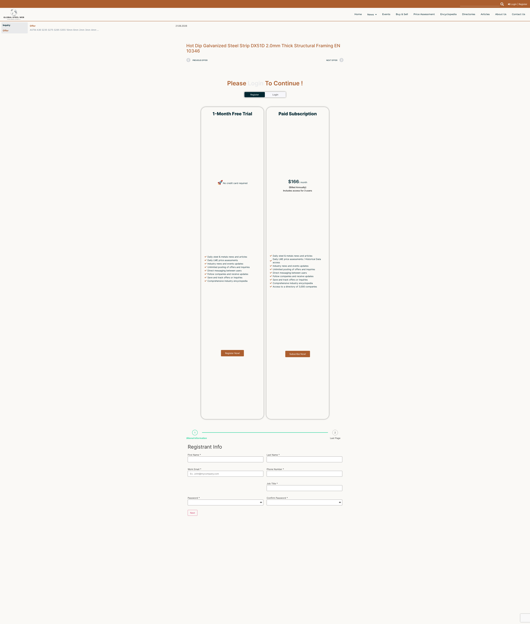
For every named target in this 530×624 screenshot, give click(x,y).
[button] (261, 502)
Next (192, 512)
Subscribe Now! (297, 354)
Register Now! (232, 353)
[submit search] (502, 4)
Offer (33, 25)
